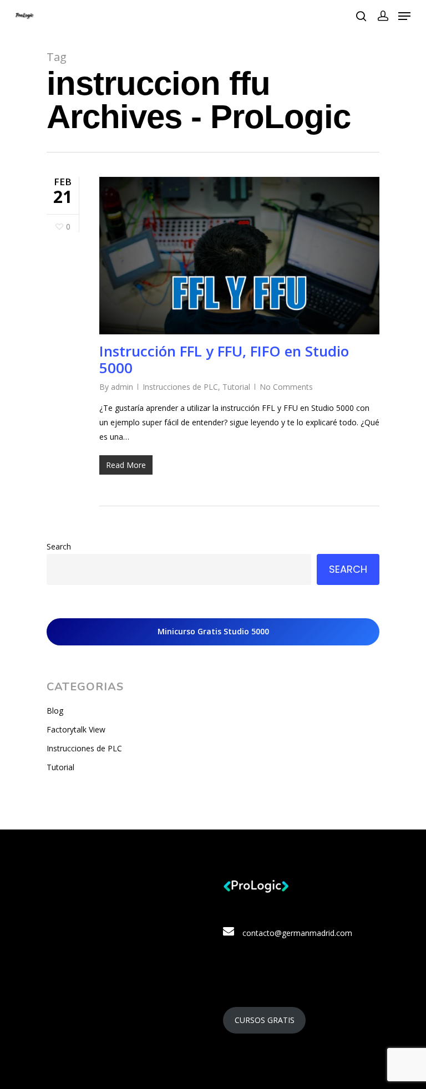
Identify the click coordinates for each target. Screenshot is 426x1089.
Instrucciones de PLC (180, 386)
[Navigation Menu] (404, 16)
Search (59, 546)
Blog (55, 710)
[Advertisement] (126, 937)
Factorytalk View (76, 729)
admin (122, 386)
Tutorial (236, 386)
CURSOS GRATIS (265, 1020)
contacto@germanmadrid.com (297, 933)
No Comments (286, 386)
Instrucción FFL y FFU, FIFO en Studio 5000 (224, 359)
